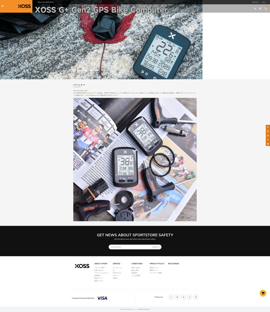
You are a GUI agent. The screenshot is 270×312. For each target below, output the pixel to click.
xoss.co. (134, 309)
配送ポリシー (98, 278)
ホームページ (117, 268)
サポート (116, 275)
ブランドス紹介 (99, 268)
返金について (98, 281)
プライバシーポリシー (101, 273)
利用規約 (97, 275)
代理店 (115, 278)
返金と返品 (135, 270)
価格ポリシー (154, 270)
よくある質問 (135, 275)
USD (262, 2)
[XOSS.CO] (102, 298)
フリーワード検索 (156, 273)
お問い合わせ (98, 270)
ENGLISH (255, 2)
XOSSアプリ (117, 273)
